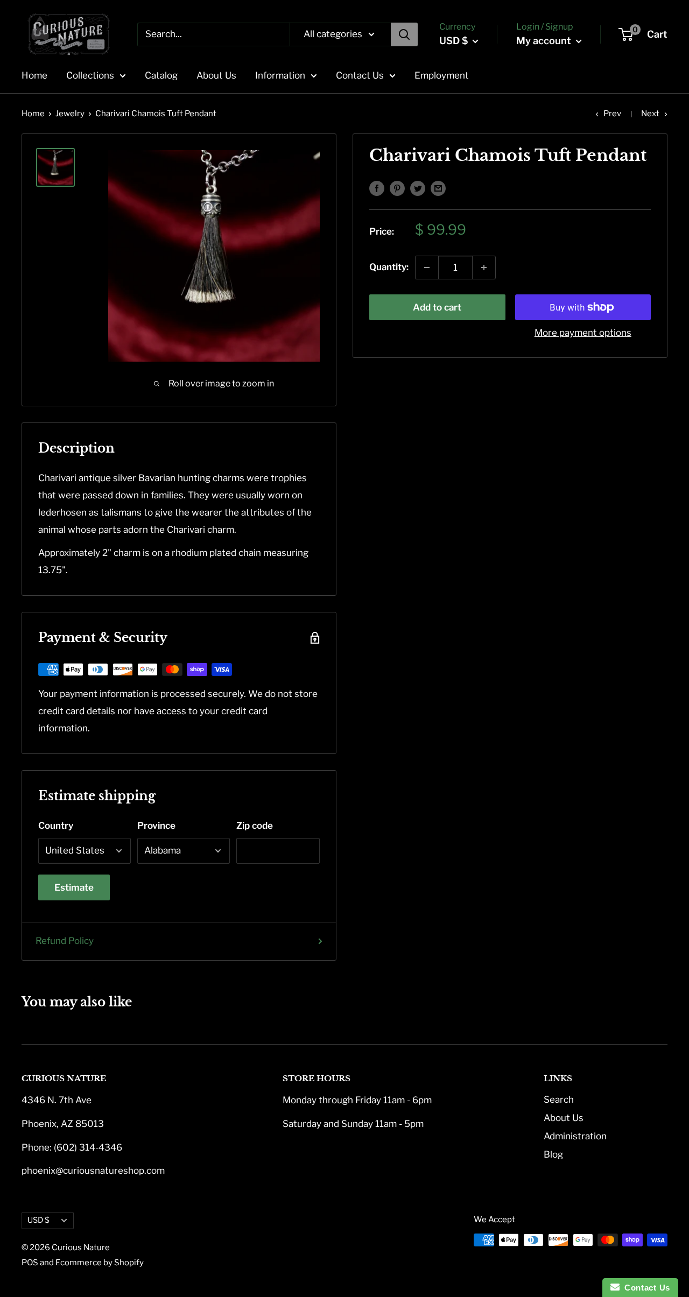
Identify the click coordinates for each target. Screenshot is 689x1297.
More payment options (583, 332)
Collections (90, 75)
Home (34, 75)
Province (156, 825)
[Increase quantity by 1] (484, 267)
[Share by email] (438, 187)
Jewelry (70, 113)
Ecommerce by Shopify (99, 1262)
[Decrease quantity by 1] (427, 267)
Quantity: (389, 267)
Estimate (74, 887)
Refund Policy (65, 940)
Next (650, 113)
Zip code (254, 825)
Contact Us (360, 75)
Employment (441, 75)
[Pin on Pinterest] (397, 187)
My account (544, 40)
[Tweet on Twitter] (417, 187)
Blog (553, 1154)
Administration (575, 1136)
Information (280, 75)
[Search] (404, 34)
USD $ (38, 1220)
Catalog (161, 75)
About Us (216, 75)
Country (55, 825)
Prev (612, 113)
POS (30, 1262)
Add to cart (437, 307)
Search (559, 1099)
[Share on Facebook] (376, 187)
